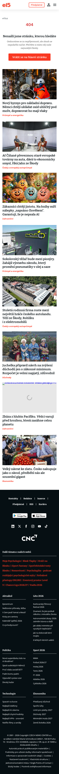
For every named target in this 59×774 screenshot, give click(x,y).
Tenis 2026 (38, 670)
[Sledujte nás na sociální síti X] (19, 526)
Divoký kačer (8, 682)
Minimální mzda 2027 (42, 718)
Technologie (9, 693)
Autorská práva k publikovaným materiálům (29, 748)
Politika (6, 650)
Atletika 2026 (39, 679)
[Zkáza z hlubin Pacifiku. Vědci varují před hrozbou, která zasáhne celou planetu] (29, 398)
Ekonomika (39, 693)
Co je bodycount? (10, 625)
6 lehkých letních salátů (43, 640)
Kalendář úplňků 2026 (12, 620)
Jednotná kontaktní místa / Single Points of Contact (29, 763)
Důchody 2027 (39, 714)
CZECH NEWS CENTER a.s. (40, 735)
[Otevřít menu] (55, 5)
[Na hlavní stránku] (6, 4)
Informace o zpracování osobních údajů (24, 755)
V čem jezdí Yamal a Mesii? (14, 612)
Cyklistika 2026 (39, 683)
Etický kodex (13, 766)
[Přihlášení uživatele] (49, 5)
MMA (35, 658)
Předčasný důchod (41, 701)
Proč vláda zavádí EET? (12, 669)
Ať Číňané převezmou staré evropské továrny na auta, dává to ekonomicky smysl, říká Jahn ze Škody (28, 159)
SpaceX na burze (9, 701)
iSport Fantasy (19, 565)
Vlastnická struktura (39, 759)
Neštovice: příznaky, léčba (14, 608)
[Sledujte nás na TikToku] (46, 526)
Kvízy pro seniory (10, 616)
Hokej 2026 (38, 666)
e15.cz (5, 18)
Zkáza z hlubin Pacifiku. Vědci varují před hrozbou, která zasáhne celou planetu (28, 420)
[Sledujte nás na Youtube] (39, 526)
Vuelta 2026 (36, 585)
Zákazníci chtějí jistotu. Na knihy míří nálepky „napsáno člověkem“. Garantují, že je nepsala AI (29, 210)
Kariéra (43, 504)
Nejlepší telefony (9, 705)
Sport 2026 (39, 650)
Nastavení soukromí (19, 759)
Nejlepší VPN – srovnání (13, 718)
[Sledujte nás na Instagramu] (32, 526)
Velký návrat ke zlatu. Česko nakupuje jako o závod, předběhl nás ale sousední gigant (29, 473)
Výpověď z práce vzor (12, 678)
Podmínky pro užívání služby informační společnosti (28, 752)
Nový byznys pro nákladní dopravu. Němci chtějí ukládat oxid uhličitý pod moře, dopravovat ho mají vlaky (29, 107)
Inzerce (41, 498)
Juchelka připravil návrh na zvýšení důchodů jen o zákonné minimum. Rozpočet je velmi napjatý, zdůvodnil (28, 369)
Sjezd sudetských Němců (13, 665)
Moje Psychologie (11, 561)
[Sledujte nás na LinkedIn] (12, 526)
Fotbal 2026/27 (39, 662)
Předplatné (18, 504)
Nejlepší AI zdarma (10, 710)
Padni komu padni (10, 673)
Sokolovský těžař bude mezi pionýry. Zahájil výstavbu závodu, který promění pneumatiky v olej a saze (28, 263)
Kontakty (13, 498)
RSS (31, 504)
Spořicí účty (38, 705)
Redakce (27, 498)
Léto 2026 (38, 596)
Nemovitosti (18, 570)
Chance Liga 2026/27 (17, 585)
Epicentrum (7, 604)
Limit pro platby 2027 (42, 710)
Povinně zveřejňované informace (36, 766)
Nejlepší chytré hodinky (13, 714)
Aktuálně (7, 596)
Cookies (47, 755)
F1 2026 (36, 675)
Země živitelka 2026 (42, 722)
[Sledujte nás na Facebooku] (26, 526)
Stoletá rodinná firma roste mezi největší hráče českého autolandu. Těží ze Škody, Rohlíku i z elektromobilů (26, 316)
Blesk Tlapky (29, 561)
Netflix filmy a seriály (11, 722)
